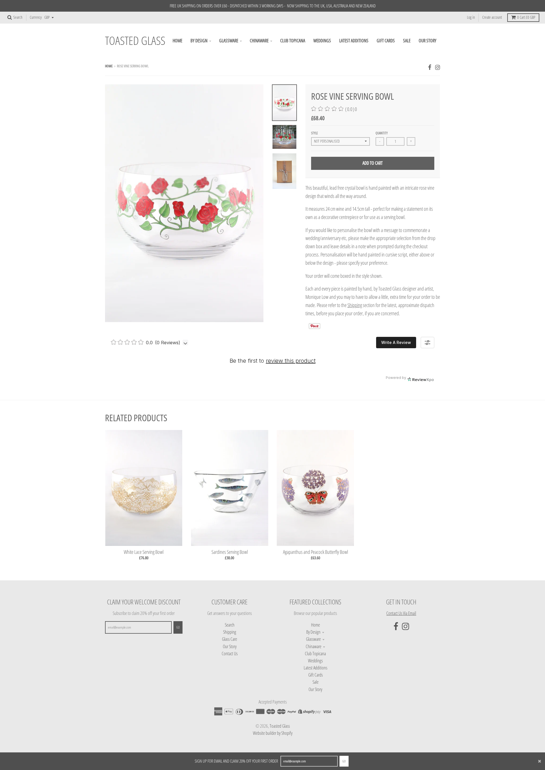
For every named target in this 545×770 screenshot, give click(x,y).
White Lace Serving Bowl (144, 551)
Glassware (313, 639)
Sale (315, 682)
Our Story (229, 646)
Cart (526, 17)
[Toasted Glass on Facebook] (429, 67)
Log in (471, 17)
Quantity (382, 133)
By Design (313, 632)
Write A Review (396, 342)
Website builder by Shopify (272, 733)
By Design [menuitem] (198, 40)
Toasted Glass (135, 41)
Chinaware (313, 646)
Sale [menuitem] (406, 40)
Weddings (315, 661)
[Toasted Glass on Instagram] (437, 67)
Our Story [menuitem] (427, 40)
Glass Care (229, 639)
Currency (36, 17)
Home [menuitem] (177, 40)
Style (314, 133)
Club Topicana (315, 653)
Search (229, 625)
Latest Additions (315, 668)
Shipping (354, 305)
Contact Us (230, 653)
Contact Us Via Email (401, 613)
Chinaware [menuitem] (259, 40)
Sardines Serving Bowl (229, 551)
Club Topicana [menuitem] (292, 40)
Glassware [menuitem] (228, 40)
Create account (492, 17)
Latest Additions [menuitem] (353, 40)
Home (109, 66)
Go (344, 761)
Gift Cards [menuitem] (386, 40)
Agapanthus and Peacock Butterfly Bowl (315, 551)
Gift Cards (315, 675)
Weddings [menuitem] (322, 40)
